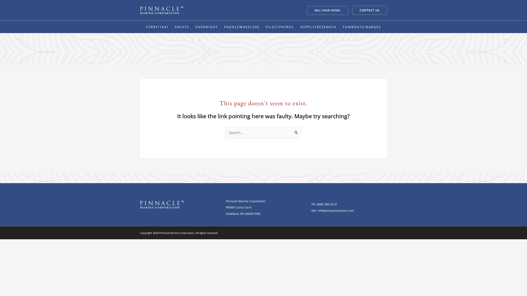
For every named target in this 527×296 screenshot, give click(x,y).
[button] (327, 10)
